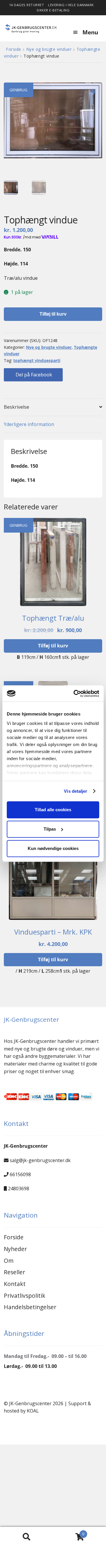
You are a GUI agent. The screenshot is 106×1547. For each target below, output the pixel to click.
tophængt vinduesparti (36, 360)
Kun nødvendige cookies (53, 848)
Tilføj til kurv (53, 314)
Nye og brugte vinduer (49, 49)
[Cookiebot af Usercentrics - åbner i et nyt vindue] (74, 693)
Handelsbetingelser (30, 1307)
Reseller (14, 1272)
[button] (93, 91)
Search (26, 1537)
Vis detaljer (75, 791)
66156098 (20, 1174)
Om (9, 1261)
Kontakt (15, 1284)
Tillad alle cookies (53, 809)
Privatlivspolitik (24, 1295)
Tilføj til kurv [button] (53, 645)
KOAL (33, 1411)
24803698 (18, 1188)
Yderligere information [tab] (29, 424)
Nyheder (15, 1249)
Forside (13, 49)
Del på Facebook (33, 374)
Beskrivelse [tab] (16, 407)
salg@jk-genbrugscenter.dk (40, 1160)
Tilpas (50, 828)
